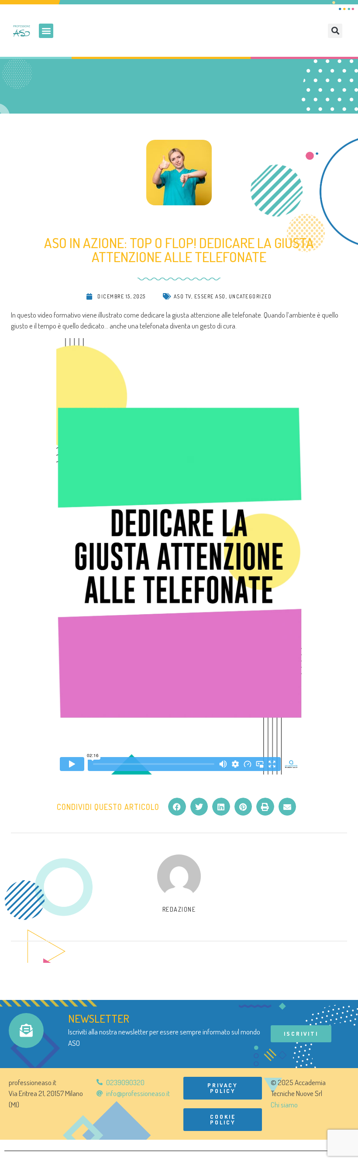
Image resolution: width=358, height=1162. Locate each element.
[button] (46, 31)
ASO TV (182, 296)
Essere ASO (210, 296)
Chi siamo (284, 1104)
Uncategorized (250, 296)
